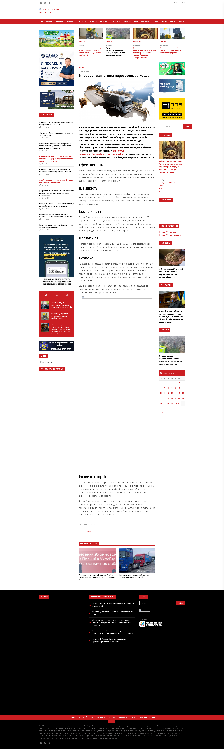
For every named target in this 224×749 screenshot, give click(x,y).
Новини (49, 21)
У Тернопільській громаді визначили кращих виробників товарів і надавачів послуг (171, 273)
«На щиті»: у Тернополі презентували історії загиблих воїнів (56, 134)
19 (168, 398)
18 (165, 398)
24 (161, 403)
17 (161, 398)
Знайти (187, 126)
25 (165, 403)
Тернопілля (70, 21)
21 (175, 398)
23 (183, 398)
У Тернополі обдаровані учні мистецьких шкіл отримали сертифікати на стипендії (55, 171)
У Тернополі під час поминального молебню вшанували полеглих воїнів (56, 123)
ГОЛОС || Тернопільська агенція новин (99, 532)
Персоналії (145, 21)
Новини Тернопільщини (170, 235)
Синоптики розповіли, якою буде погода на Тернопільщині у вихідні (56, 226)
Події (136, 21)
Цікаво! (181, 21)
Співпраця (101, 717)
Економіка (104, 21)
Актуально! (137, 42)
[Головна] (41, 21)
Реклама (112, 717)
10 (161, 393)
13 (172, 393)
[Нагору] (112, 721)
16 (183, 393)
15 (179, 393)
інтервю (82, 42)
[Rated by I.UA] (162, 611)
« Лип (161, 412)
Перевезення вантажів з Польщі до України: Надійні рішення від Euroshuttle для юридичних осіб (97, 577)
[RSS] (49, 3)
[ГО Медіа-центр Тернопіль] (162, 623)
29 (179, 403)
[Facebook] (41, 3)
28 (176, 403)
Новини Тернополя (167, 232)
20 (172, 398)
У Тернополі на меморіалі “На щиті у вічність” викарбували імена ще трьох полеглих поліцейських (56, 193)
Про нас (72, 717)
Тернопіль (59, 21)
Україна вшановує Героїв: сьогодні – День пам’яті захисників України (56, 181)
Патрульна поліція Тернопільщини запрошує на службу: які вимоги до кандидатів (56, 205)
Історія (155, 21)
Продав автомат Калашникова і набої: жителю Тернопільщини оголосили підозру (56, 215)
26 (168, 403)
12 (168, 393)
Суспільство (116, 21)
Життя (172, 21)
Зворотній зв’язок (86, 717)
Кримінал (127, 21)
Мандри (164, 21)
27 (172, 403)
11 (164, 393)
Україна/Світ (82, 21)
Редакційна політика (147, 717)
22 (179, 398)
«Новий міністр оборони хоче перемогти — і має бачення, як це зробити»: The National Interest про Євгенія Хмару (56, 146)
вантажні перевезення (87, 524)
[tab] (46, 295)
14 (176, 393)
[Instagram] (45, 3)
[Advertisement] (62, 617)
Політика (93, 21)
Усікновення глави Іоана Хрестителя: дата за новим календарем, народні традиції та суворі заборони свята (56, 159)
